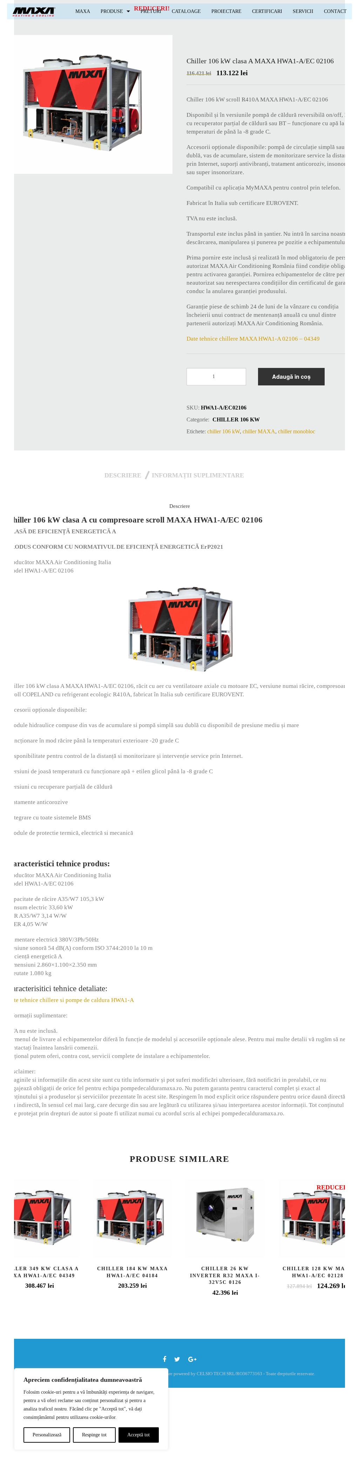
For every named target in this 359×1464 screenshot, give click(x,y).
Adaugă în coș (291, 376)
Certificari (267, 11)
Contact (335, 11)
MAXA (82, 11)
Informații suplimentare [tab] (198, 475)
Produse (112, 11)
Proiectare (226, 11)
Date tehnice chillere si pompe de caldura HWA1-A (70, 1000)
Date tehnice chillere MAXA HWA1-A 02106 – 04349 (253, 338)
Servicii (303, 11)
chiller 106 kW (236, 419)
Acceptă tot (138, 1434)
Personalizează (47, 1434)
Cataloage (186, 11)
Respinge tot (94, 1434)
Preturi (151, 11)
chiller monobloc (296, 431)
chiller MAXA (259, 431)
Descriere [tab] (122, 475)
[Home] (34, 11)
